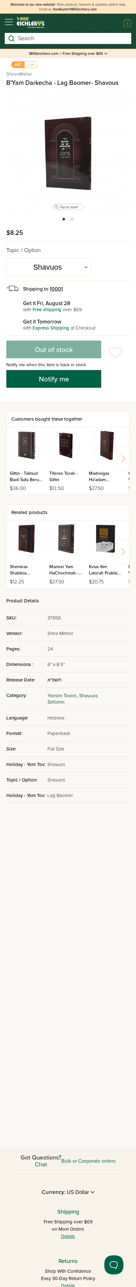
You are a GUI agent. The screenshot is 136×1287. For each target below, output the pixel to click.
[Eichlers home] (30, 22)
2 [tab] (72, 221)
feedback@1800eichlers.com (75, 9)
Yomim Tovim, (63, 696)
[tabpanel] (68, 153)
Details (68, 1236)
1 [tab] (63, 221)
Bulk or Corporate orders (88, 1161)
